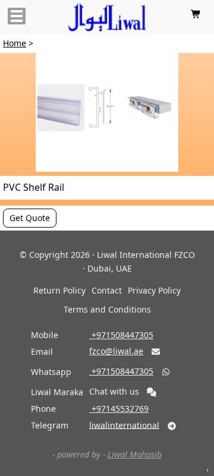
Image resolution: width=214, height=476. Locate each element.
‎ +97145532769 (119, 408)
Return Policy (59, 290)
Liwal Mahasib (135, 454)
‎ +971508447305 (121, 335)
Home (14, 43)
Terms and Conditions (107, 309)
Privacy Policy (154, 290)
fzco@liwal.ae (116, 351)
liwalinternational (124, 424)
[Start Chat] (151, 392)
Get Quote (30, 217)
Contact (107, 290)
